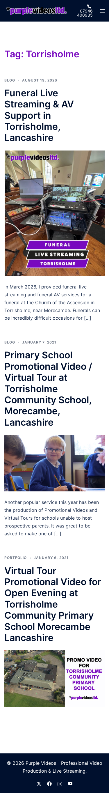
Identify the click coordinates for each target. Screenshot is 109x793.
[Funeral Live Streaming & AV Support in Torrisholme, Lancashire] (54, 213)
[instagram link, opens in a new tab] (60, 783)
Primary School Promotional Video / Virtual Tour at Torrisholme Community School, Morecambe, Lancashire (48, 388)
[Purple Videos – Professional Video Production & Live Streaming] (36, 10)
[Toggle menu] (102, 11)
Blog (9, 80)
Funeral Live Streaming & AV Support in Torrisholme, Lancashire (39, 115)
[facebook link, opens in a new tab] (49, 783)
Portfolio (15, 557)
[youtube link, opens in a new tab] (70, 783)
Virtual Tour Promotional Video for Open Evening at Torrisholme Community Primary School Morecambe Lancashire (52, 604)
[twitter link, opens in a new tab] (39, 783)
